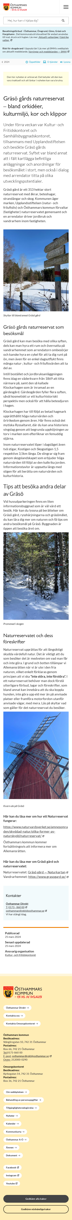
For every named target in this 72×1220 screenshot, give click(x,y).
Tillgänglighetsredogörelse (19, 1107)
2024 (6, 61)
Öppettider (34, 61)
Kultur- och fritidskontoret (20, 954)
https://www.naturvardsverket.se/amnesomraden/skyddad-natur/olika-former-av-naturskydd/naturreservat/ (35, 831)
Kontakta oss (13, 1015)
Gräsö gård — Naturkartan (46, 872)
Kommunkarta (13, 1131)
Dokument (11, 1155)
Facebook (11, 1167)
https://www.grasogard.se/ (47, 877)
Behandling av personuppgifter (22, 1099)
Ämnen (10, 1147)
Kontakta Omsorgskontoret (20, 1023)
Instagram (11, 1175)
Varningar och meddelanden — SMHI (47, 51)
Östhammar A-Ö (14, 1139)
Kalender (11, 1123)
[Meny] (66, 7)
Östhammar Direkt (16, 1007)
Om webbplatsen (15, 1091)
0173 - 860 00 (16, 907)
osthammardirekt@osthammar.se (25, 910)
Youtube (10, 1183)
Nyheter (10, 1115)
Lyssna (66, 61)
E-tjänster (52, 61)
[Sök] (63, 20)
